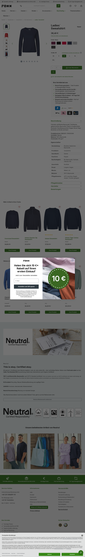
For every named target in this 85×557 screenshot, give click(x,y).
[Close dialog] (72, 259)
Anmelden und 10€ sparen (26, 286)
